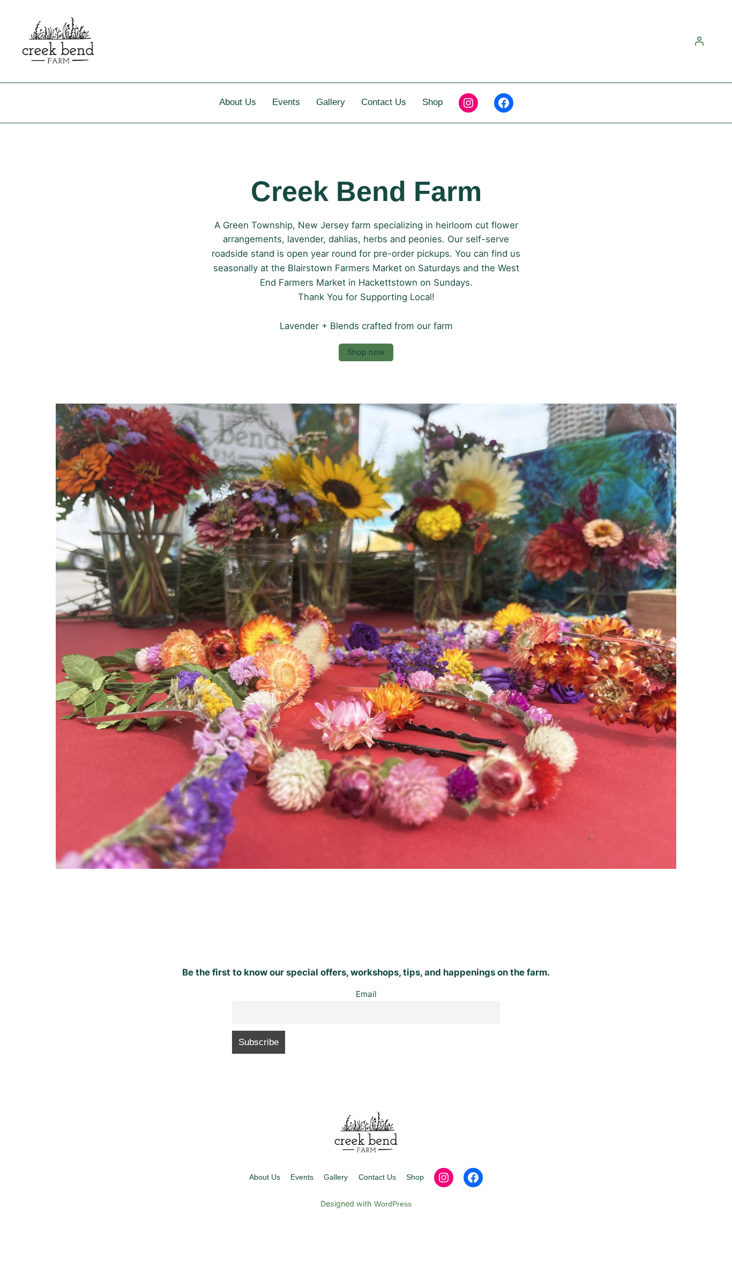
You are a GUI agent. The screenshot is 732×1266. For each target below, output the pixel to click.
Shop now (366, 351)
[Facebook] (503, 103)
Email (366, 994)
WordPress (393, 1204)
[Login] (699, 41)
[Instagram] (468, 103)
